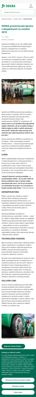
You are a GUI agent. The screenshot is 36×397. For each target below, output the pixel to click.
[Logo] (9, 6)
